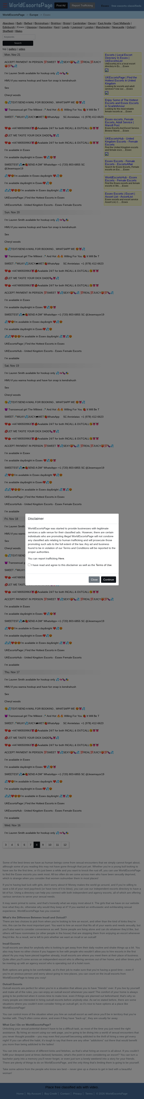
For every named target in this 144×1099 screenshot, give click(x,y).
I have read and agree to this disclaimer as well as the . (71, 565)
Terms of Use (104, 565)
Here (61, 558)
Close (94, 579)
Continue (108, 579)
